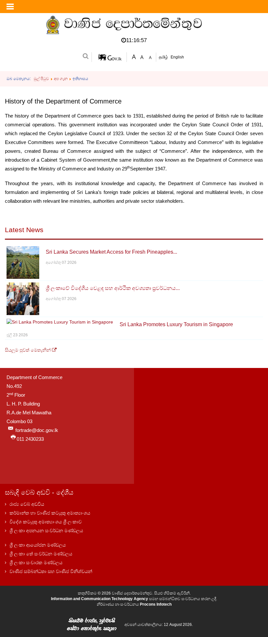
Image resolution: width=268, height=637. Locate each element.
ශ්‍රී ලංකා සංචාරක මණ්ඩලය (35, 562)
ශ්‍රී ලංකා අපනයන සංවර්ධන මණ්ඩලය (46, 530)
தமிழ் (164, 57)
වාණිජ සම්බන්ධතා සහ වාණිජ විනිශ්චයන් (50, 571)
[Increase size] (134, 56)
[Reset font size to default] (142, 56)
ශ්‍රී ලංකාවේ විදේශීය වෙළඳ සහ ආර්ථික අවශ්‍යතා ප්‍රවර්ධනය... (113, 288)
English (177, 57)
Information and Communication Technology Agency (99, 599)
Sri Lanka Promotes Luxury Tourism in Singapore (176, 324)
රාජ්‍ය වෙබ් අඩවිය (26, 504)
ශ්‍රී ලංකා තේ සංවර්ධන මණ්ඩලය (40, 553)
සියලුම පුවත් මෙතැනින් (28, 350)
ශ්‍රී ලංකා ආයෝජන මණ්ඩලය (37, 545)
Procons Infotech (156, 604)
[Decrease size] (150, 56)
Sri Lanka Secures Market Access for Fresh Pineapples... (111, 252)
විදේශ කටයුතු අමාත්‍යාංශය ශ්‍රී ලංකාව (45, 521)
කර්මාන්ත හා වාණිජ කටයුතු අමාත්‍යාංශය (49, 513)
